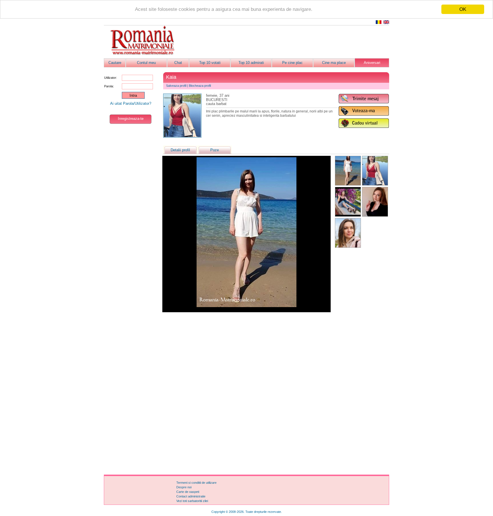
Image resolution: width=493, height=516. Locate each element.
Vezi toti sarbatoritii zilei (192, 501)
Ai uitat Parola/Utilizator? (130, 103)
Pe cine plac (292, 63)
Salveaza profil (176, 85)
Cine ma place (334, 63)
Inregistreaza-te (131, 118)
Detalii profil (180, 150)
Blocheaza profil (200, 85)
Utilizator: (110, 77)
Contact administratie (190, 496)
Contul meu (146, 63)
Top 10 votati (210, 63)
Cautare (114, 63)
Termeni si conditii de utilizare (196, 482)
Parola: (109, 86)
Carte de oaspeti (187, 491)
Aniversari (372, 63)
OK (462, 9)
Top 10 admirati (251, 63)
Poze (214, 150)
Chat (178, 63)
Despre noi (183, 487)
